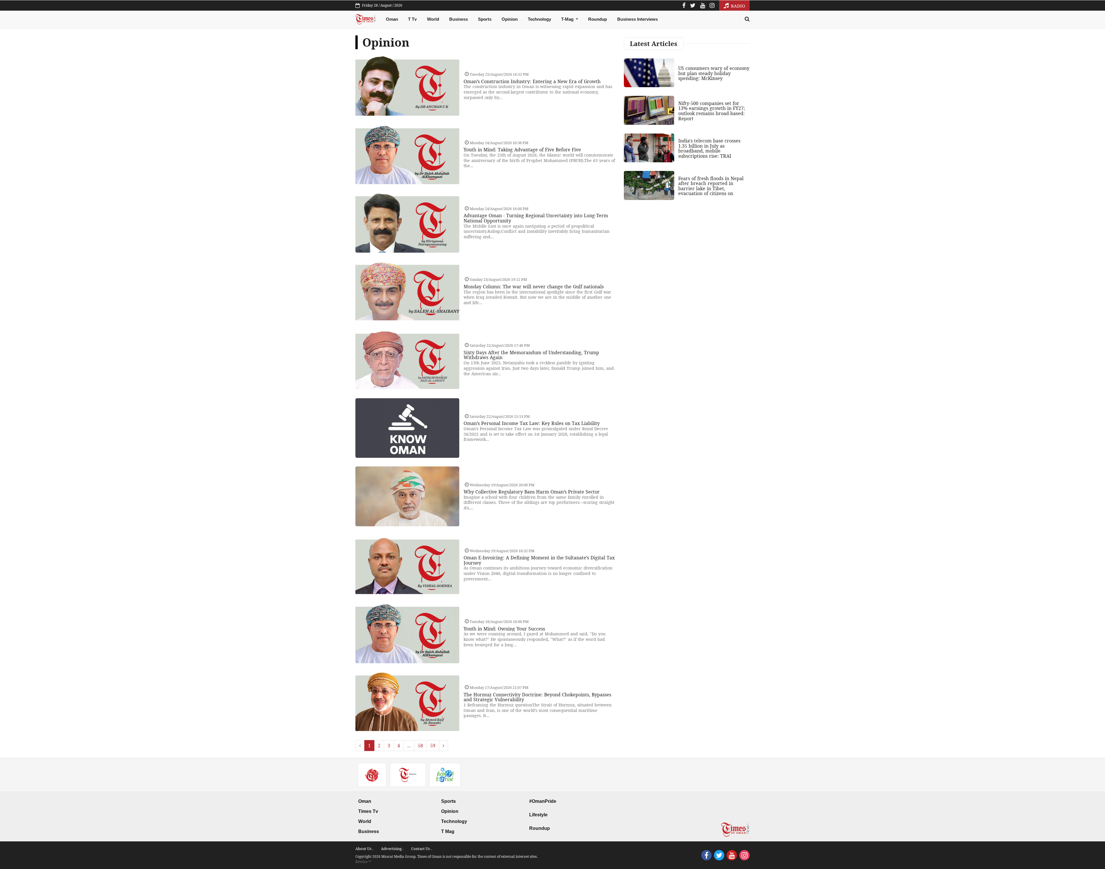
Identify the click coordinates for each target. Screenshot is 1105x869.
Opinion (510, 19)
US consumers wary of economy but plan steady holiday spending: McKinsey (713, 73)
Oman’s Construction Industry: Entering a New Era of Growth (532, 81)
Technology (539, 19)
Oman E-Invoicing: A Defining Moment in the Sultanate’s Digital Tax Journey (539, 560)
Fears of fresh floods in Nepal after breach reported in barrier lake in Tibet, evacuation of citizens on (711, 186)
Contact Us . (421, 848)
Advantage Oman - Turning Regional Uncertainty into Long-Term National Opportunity (536, 218)
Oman (392, 19)
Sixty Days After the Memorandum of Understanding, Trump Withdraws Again (531, 355)
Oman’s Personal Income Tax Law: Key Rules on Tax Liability (532, 423)
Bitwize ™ (363, 861)
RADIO (737, 6)
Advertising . (392, 848)
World (433, 19)
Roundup (597, 19)
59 (432, 745)
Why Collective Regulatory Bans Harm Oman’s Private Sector (532, 492)
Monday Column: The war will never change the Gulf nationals (534, 286)
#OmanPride (542, 801)
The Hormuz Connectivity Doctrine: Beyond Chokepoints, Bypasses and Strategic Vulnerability (537, 697)
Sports (484, 19)
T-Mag (568, 19)
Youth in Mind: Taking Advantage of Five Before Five (522, 149)
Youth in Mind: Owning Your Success (504, 629)
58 (420, 745)
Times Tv (368, 811)
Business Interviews (637, 19)
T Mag (447, 831)
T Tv (412, 19)
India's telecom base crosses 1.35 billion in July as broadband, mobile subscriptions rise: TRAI (709, 148)
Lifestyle (538, 814)
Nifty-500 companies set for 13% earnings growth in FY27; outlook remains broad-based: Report (711, 111)
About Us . (364, 848)
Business (458, 19)
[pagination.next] (443, 745)
